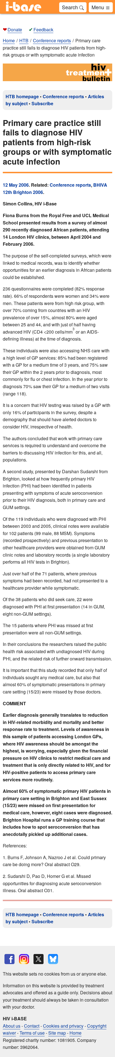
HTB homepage (22, 96)
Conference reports (63, 96)
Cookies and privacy (63, 1026)
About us (11, 1026)
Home (9, 40)
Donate (15, 29)
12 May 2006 (16, 185)
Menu (99, 7)
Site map (57, 1033)
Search (70, 7)
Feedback (43, 29)
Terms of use (32, 1033)
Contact (31, 1026)
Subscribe (42, 103)
